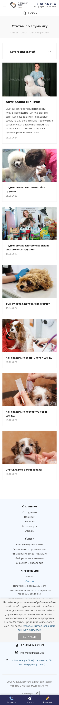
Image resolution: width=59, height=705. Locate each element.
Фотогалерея (29, 526)
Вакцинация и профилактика (29, 549)
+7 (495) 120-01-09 (45, 3)
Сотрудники (29, 512)
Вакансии (29, 516)
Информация (29, 570)
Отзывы (29, 530)
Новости (29, 521)
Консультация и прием (29, 544)
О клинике (29, 506)
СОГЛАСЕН (29, 636)
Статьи (29, 581)
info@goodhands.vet (32, 652)
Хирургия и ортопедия (29, 562)
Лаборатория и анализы (29, 558)
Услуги (29, 538)
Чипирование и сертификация (29, 553)
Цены (29, 576)
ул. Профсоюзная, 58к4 (45, 6)
